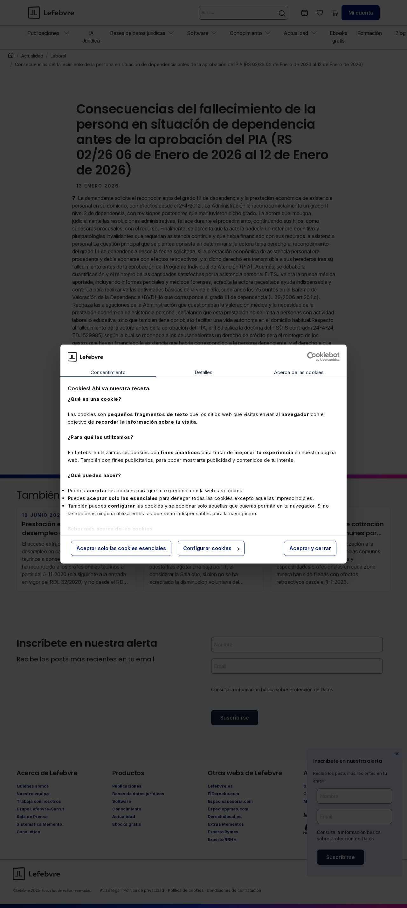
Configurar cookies (207, 548)
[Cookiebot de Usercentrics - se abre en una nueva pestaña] (312, 356)
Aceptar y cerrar (310, 548)
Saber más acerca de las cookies (110, 529)
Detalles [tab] (204, 373)
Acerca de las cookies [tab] (299, 373)
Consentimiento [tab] (108, 373)
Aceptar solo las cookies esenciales (121, 548)
